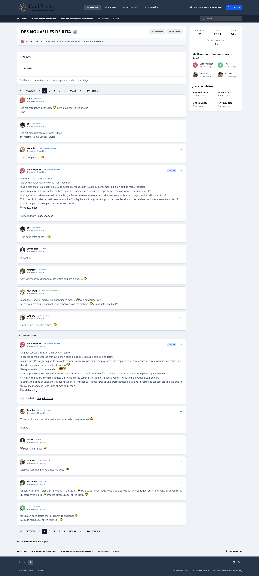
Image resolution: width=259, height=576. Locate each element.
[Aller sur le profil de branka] (22, 411)
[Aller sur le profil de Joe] (22, 125)
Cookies (40, 570)
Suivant (72, 91)
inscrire (56, 80)
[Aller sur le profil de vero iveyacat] (22, 41)
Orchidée (32, 269)
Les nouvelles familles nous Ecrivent (85, 41)
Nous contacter (26, 570)
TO (28, 506)
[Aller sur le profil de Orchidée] (22, 271)
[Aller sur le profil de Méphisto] (22, 149)
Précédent (30, 91)
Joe (29, 123)
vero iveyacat (36, 41)
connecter (38, 80)
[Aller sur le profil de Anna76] (22, 317)
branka (31, 410)
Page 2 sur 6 (92, 91)
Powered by (227, 570)
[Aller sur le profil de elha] (22, 100)
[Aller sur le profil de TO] (22, 508)
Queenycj (32, 290)
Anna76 (31, 315)
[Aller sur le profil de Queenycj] (22, 292)
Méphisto (32, 148)
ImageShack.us (45, 216)
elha (29, 98)
